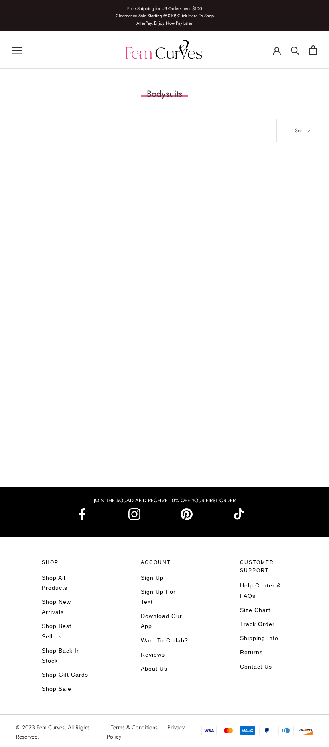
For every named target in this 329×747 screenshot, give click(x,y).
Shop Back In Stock (61, 655)
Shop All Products (54, 583)
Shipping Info (259, 638)
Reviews (153, 654)
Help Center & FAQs (260, 590)
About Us (154, 668)
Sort (300, 130)
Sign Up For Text (158, 597)
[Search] (295, 50)
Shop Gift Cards (65, 674)
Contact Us (256, 666)
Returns (251, 652)
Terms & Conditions (135, 727)
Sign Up (152, 578)
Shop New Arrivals (56, 607)
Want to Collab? (164, 640)
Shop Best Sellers (56, 631)
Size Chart (255, 610)
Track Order (257, 624)
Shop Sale (56, 688)
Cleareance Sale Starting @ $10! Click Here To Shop (165, 15)
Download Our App (161, 621)
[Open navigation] (17, 50)
